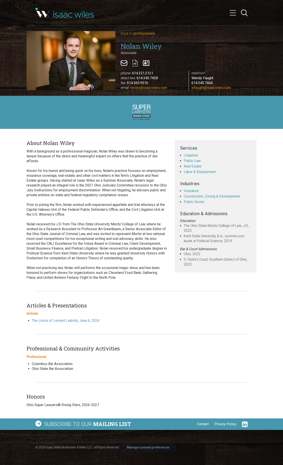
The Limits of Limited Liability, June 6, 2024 (65, 320)
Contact (203, 424)
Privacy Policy (225, 424)
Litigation (191, 155)
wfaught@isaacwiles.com (211, 88)
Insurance (191, 191)
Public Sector (194, 202)
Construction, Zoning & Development (212, 196)
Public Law (192, 161)
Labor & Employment (200, 172)
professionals (138, 33)
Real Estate (192, 166)
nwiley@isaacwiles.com (148, 88)
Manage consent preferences (148, 447)
